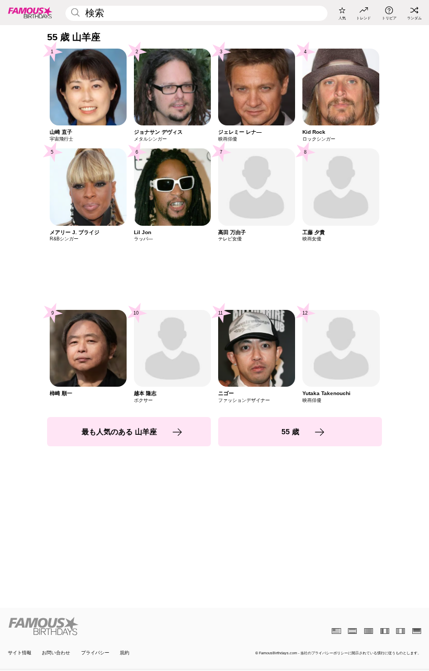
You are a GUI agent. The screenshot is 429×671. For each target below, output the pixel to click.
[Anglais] (336, 631)
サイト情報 (19, 652)
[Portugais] (368, 631)
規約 (124, 652)
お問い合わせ (56, 652)
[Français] (384, 631)
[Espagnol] (352, 631)
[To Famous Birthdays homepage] (30, 12)
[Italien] (400, 631)
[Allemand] (416, 631)
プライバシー (95, 652)
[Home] (109, 626)
